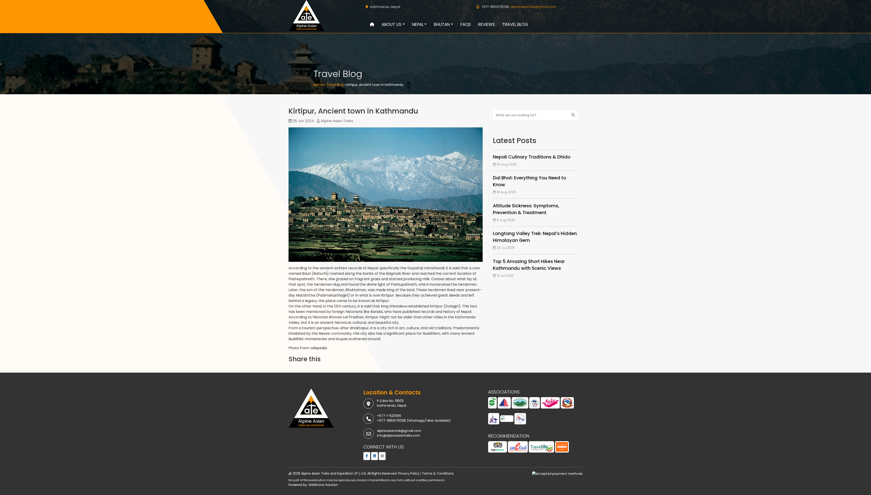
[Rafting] (550, 405)
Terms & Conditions (438, 473)
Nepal (417, 24)
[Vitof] (520, 405)
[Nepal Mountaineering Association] (504, 405)
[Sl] (518, 449)
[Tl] (541, 449)
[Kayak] (562, 449)
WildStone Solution (323, 485)
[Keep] (507, 420)
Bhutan (442, 24)
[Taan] (492, 405)
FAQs (465, 24)
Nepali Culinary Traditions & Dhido (531, 157)
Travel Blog (515, 24)
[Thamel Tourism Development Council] (534, 405)
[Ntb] (493, 420)
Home (318, 84)
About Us (391, 24)
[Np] (567, 405)
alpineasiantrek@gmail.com (533, 7)
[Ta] (497, 449)
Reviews (486, 24)
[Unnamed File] (520, 420)
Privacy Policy (408, 473)
